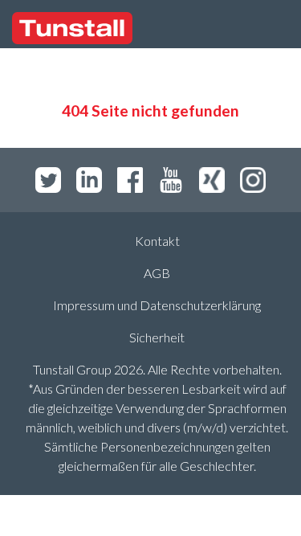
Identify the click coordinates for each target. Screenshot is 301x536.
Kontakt (157, 240)
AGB (157, 272)
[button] (233, 28)
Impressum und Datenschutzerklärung (157, 305)
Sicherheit (157, 337)
